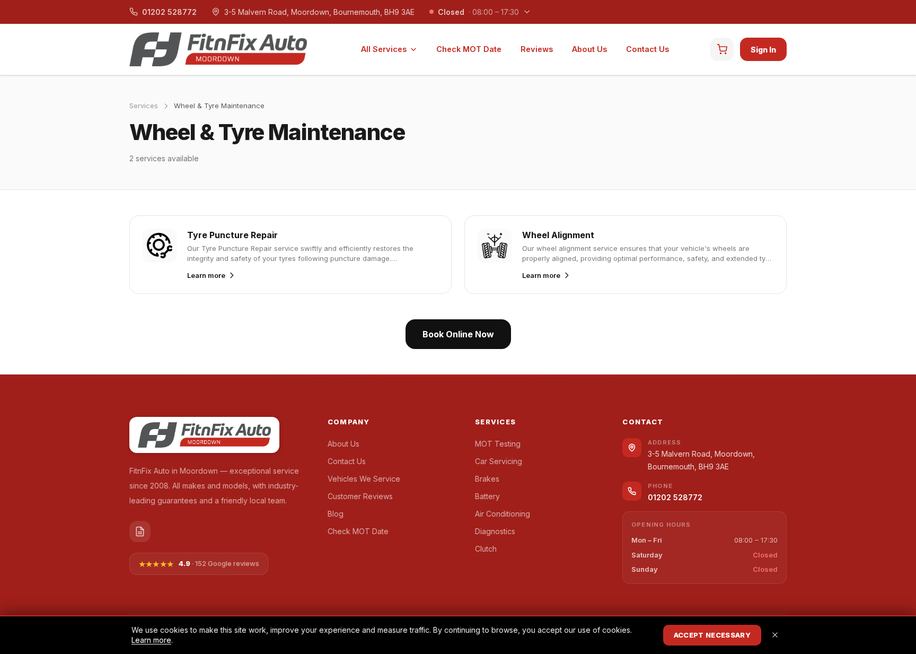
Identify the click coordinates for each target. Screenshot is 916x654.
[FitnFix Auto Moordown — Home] (218, 49)
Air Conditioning (502, 513)
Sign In (763, 49)
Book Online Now (458, 334)
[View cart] (722, 49)
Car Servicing (498, 461)
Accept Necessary (712, 635)
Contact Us (647, 49)
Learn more (151, 639)
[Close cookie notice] (775, 634)
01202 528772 (169, 11)
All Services (384, 49)
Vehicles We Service (364, 478)
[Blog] (140, 531)
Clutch (486, 548)
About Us (589, 49)
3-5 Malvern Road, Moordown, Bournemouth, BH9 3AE (319, 11)
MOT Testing (498, 443)
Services (143, 105)
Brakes (487, 478)
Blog (336, 513)
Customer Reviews (360, 496)
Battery (487, 496)
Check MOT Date (468, 49)
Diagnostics (495, 531)
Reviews (537, 49)
